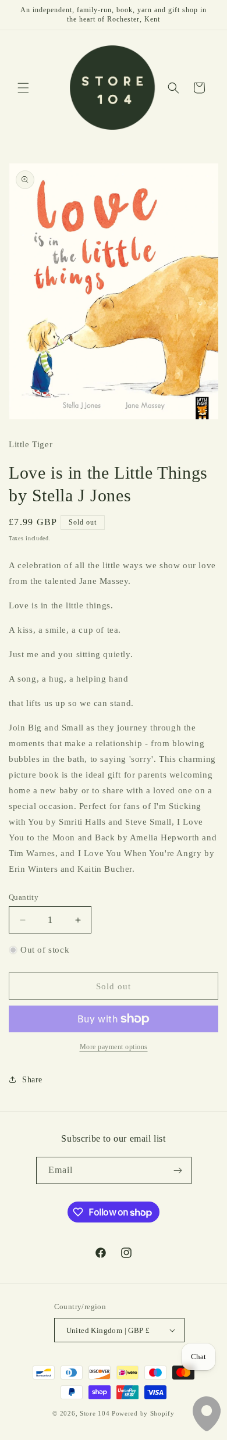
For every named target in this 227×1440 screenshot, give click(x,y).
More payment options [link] (114, 1047)
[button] (23, 88)
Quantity (23, 897)
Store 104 (94, 1413)
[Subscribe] (178, 1170)
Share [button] (32, 1079)
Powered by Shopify (143, 1413)
